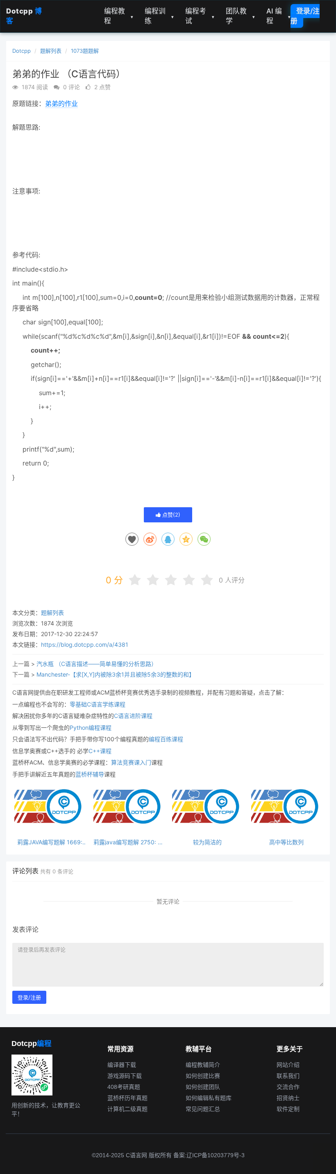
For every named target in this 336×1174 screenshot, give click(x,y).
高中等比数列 (286, 842)
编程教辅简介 (203, 1065)
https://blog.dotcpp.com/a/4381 (84, 644)
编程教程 (118, 16)
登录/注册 (305, 16)
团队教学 (240, 16)
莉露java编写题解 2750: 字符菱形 (128, 842)
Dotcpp (21, 50)
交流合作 (288, 1087)
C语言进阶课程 (133, 715)
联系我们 (288, 1076)
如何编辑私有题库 (209, 1098)
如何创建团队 (203, 1087)
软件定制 (288, 1109)
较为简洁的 (207, 842)
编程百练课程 (166, 738)
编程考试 (199, 16)
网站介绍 (288, 1065)
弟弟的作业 (61, 103)
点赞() (170, 514)
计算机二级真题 (127, 1109)
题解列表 (50, 50)
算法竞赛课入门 (131, 762)
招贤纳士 (288, 1098)
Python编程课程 (90, 727)
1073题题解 (85, 50)
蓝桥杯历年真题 (127, 1098)
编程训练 (159, 16)
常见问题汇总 (203, 1109)
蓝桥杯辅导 (89, 774)
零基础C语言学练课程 (97, 704)
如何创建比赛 (203, 1076)
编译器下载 (121, 1065)
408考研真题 (123, 1087)
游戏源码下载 (124, 1076)
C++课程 (100, 750)
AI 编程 (278, 16)
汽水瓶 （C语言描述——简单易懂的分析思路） (96, 663)
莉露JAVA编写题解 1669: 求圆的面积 (49, 842)
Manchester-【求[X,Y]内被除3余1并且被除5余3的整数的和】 (115, 674)
